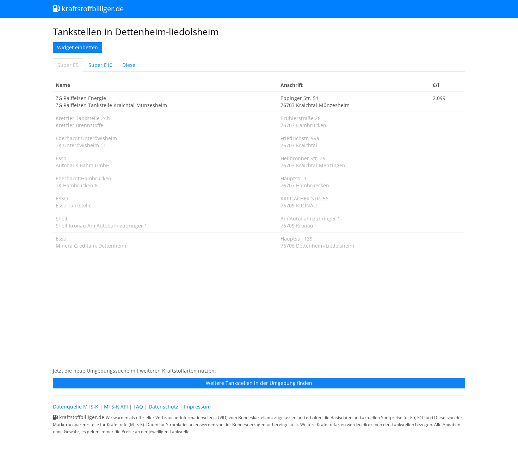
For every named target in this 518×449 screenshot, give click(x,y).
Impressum (197, 406)
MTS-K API (116, 406)
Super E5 (68, 65)
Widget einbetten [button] (77, 47)
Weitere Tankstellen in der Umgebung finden (259, 383)
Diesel (129, 65)
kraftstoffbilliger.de (92, 8)
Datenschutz (163, 406)
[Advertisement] (259, 312)
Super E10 (100, 65)
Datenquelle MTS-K (75, 406)
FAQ (138, 406)
